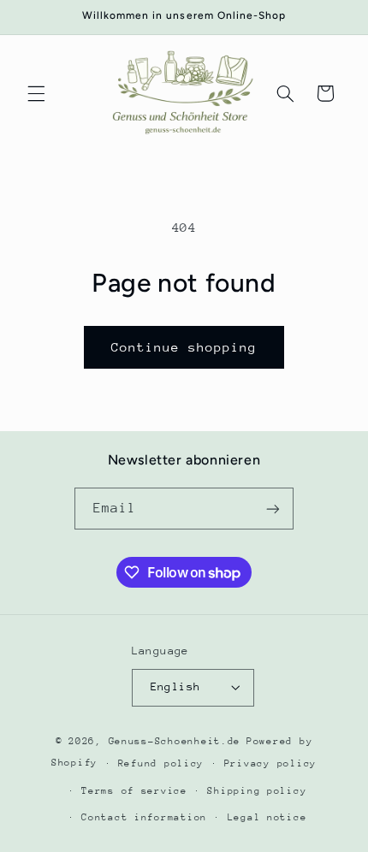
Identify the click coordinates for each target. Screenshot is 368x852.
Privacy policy (270, 763)
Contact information (144, 817)
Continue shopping (184, 347)
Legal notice (267, 817)
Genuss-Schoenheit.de (175, 741)
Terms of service (134, 790)
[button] (36, 93)
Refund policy (161, 763)
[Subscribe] (273, 509)
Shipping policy (256, 790)
